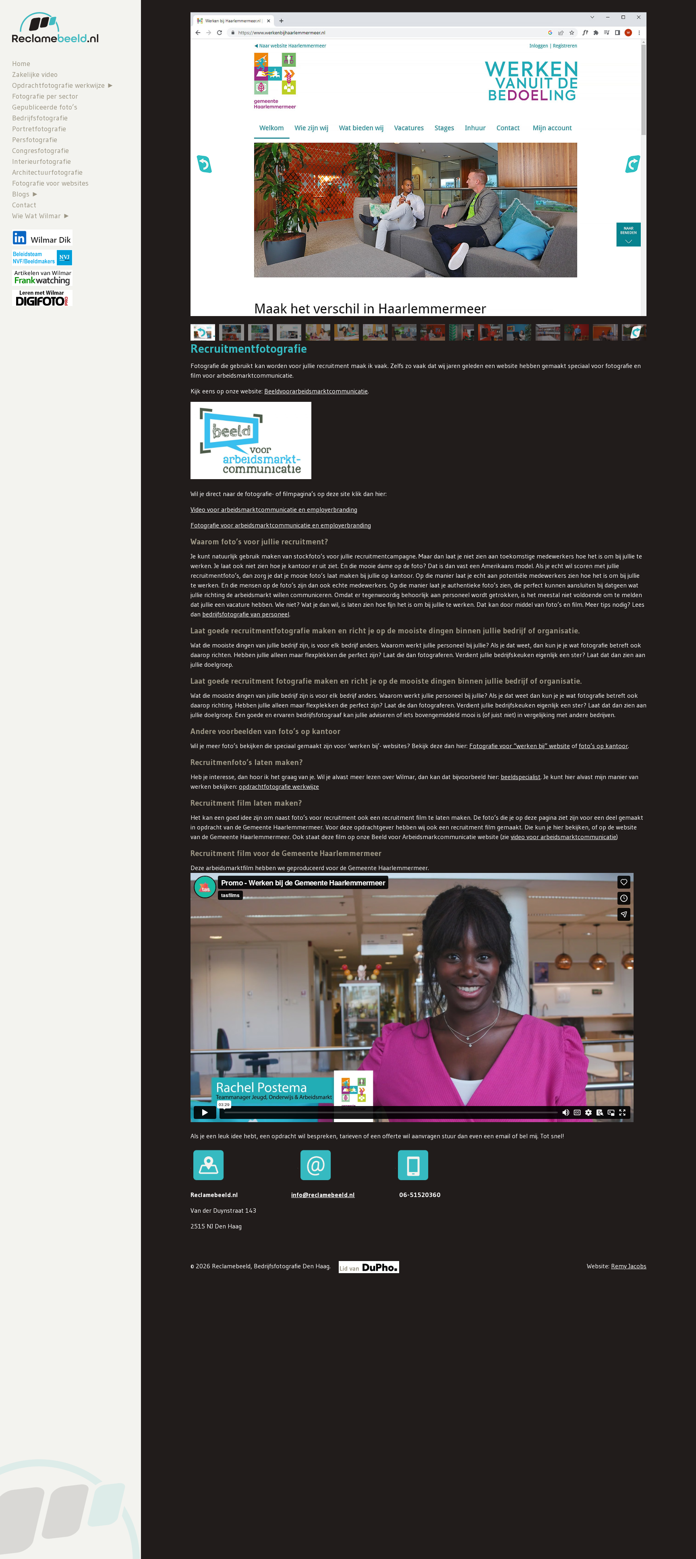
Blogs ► (25, 194)
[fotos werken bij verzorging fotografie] (318, 332)
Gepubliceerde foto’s (44, 107)
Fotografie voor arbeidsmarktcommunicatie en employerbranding (281, 525)
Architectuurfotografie (47, 172)
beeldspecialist (521, 777)
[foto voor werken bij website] (432, 332)
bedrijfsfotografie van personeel (245, 614)
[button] (204, 164)
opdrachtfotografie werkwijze (279, 786)
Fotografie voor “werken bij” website (519, 746)
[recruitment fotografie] (461, 332)
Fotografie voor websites (50, 183)
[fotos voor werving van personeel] (375, 332)
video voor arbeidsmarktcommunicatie (563, 837)
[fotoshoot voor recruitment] (490, 332)
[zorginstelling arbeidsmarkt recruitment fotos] (289, 332)
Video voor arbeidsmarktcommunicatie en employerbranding (274, 509)
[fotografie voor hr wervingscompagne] (231, 332)
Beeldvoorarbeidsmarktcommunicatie (316, 391)
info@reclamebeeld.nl (323, 1195)
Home (21, 63)
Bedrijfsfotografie (40, 118)
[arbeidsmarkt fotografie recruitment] (576, 332)
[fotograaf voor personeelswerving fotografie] (260, 332)
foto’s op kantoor (603, 746)
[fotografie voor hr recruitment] (519, 332)
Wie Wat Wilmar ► (41, 215)
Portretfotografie (39, 128)
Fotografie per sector (45, 96)
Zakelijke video (35, 74)
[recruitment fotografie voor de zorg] (346, 332)
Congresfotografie (40, 150)
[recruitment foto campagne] (548, 332)
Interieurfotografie (41, 161)
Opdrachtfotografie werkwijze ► (63, 85)
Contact (24, 205)
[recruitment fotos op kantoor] (404, 332)
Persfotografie (34, 139)
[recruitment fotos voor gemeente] (605, 332)
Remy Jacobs (628, 1266)
